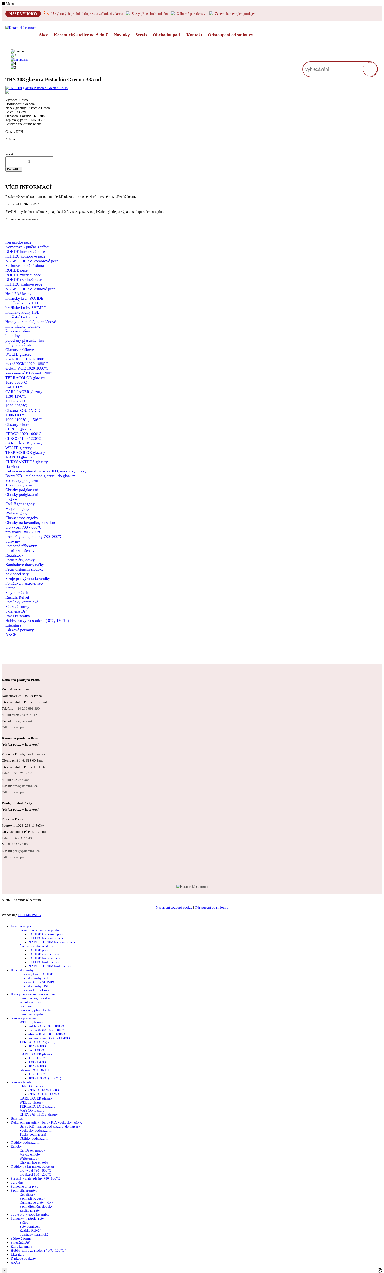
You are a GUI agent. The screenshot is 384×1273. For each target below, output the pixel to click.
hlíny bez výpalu (18, 345)
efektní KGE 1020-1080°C (26, 368)
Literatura (13, 625)
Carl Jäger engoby (20, 504)
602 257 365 (21, 779)
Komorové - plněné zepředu (27, 247)
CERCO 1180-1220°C (23, 438)
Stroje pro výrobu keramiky (27, 578)
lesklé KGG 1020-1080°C (26, 359)
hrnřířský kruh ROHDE (24, 298)
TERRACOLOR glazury (25, 377)
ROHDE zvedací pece (23, 275)
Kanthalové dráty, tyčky (24, 564)
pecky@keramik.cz (26, 851)
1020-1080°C (16, 382)
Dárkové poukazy (19, 630)
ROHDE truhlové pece (23, 279)
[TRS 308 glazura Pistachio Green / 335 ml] (85, 90)
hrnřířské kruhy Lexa (22, 317)
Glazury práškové (19, 349)
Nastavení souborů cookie (174, 907)
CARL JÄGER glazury (23, 391)
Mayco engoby (17, 508)
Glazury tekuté (17, 424)
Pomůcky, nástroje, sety (24, 583)
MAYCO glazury (19, 457)
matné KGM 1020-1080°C (26, 363)
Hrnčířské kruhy (18, 293)
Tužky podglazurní (20, 485)
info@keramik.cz (25, 721)
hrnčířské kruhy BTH (22, 303)
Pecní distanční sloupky (24, 569)
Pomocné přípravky (21, 546)
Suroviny (12, 541)
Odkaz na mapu (13, 727)
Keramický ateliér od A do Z (81, 34)
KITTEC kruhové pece (23, 284)
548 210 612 (23, 773)
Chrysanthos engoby (21, 518)
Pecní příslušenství (20, 550)
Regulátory (14, 555)
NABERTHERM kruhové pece (30, 289)
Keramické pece (18, 242)
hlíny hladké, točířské (22, 326)
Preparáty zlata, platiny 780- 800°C (33, 536)
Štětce (10, 588)
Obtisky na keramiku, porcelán (30, 522)
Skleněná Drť (16, 611)
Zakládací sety (17, 574)
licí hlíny (12, 335)
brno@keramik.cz (25, 786)
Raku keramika (17, 616)
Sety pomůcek (16, 592)
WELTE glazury (18, 354)
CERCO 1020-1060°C (23, 434)
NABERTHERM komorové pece (31, 261)
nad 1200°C (14, 387)
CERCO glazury (18, 429)
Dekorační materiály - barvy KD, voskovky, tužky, (46, 471)
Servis (141, 34)
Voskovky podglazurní (23, 480)
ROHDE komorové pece (25, 251)
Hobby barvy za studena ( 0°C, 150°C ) (37, 620)
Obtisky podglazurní (21, 490)
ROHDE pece (16, 270)
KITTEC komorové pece (25, 256)
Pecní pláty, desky (20, 560)
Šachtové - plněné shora (24, 265)
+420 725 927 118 (24, 714)
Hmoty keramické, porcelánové (30, 321)
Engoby (11, 499)
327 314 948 (23, 838)
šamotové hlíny (17, 331)
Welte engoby (16, 513)
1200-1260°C (16, 401)
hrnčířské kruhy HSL (22, 312)
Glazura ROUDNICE (22, 410)
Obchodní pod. (167, 34)
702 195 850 (21, 844)
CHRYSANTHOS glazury (26, 462)
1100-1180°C (15, 415)
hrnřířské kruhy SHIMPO (25, 307)
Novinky (122, 34)
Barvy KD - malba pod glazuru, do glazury (40, 476)
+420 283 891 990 (27, 708)
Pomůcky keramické (21, 602)
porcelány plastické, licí (24, 340)
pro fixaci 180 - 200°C (23, 532)
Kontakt (194, 34)
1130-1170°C (15, 396)
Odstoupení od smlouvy (230, 34)
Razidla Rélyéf (17, 597)
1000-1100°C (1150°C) (23, 420)
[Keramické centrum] (20, 28)
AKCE (10, 634)
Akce (43, 34)
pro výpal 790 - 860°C (23, 527)
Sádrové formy (17, 606)
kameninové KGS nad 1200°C (29, 373)
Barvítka (12, 466)
